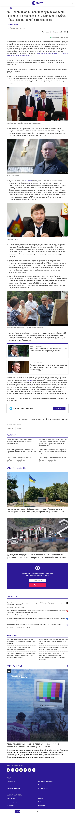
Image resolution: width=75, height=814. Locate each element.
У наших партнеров (12, 802)
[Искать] (57, 811)
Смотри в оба (14, 666)
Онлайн (40, 798)
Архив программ (43, 788)
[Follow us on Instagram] (21, 770)
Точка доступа (11, 798)
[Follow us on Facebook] (8, 770)
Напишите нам (42, 785)
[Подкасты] (33, 770)
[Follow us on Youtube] (17, 770)
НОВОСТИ (12, 635)
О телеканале (11, 781)
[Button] (44, 32)
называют (28, 181)
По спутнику (10, 805)
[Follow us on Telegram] (25, 770)
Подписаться (59, 408)
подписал (30, 380)
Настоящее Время (12, 24)
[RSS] (29, 770)
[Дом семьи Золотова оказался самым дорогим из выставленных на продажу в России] (18, 351)
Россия (9, 8)
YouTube (40, 802)
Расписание (42, 805)
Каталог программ (12, 785)
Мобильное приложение (45, 781)
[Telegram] (37, 811)
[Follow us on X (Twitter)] (12, 770)
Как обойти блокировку (14, 788)
